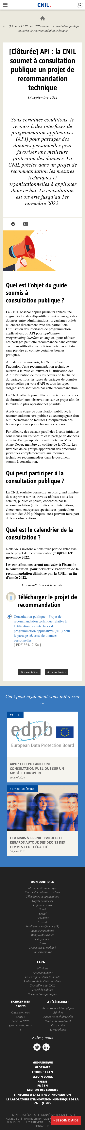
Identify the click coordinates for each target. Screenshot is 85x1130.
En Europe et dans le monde (42, 977)
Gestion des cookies (42, 1090)
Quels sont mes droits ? (20, 1014)
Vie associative (42, 952)
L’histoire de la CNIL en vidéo (42, 981)
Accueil (42, 18)
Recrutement (34, 1122)
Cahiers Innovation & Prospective (58, 1023)
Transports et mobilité (42, 947)
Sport (42, 943)
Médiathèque (42, 1062)
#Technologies (56, 672)
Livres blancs (58, 1029)
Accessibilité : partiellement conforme (31, 1118)
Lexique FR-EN (42, 1072)
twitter (37, 1047)
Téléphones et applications (42, 896)
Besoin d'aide (67, 1120)
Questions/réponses (20, 1027)
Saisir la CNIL (20, 1021)
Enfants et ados (42, 905)
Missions (42, 968)
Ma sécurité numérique (42, 888)
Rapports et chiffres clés (58, 1016)
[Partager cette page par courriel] (26, 224)
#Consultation (29, 672)
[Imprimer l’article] (13, 224)
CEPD (16, 715)
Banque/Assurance (42, 935)
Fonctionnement (42, 973)
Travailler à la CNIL (42, 985)
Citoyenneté (42, 939)
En (46, 1085)
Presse (42, 1081)
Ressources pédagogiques (58, 1008)
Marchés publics (42, 989)
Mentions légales (24, 1115)
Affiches (58, 1012)
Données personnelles (56, 1115)
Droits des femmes (23, 788)
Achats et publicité (42, 931)
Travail (42, 922)
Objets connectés (42, 901)
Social (42, 913)
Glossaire (42, 1067)
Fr (39, 1085)
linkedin (46, 1047)
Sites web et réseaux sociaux (42, 892)
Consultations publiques (43, 994)
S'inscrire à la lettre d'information (42, 1094)
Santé (42, 909)
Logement (42, 918)
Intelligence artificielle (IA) (42, 926)
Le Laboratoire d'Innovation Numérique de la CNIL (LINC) (42, 1101)
